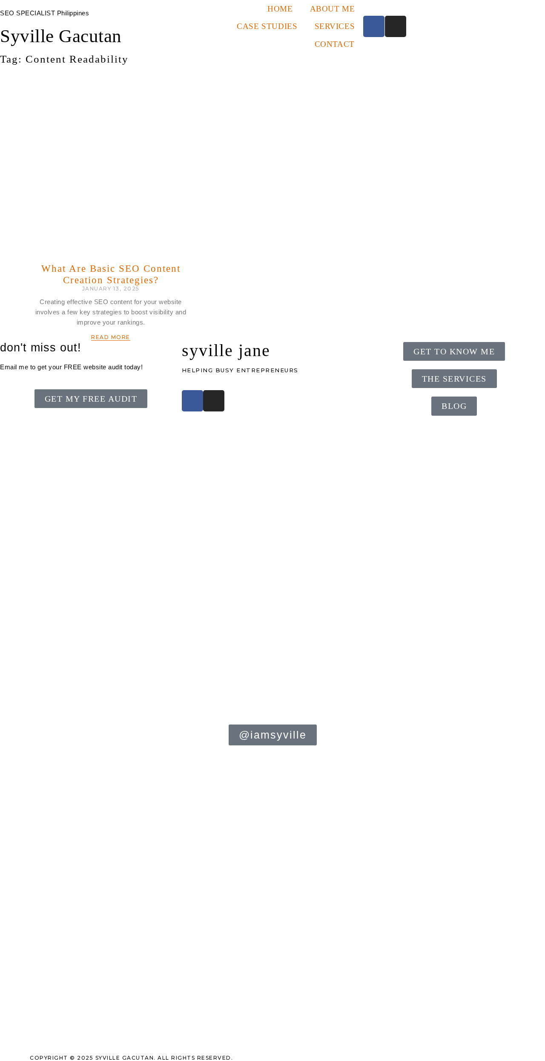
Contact (335, 44)
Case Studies (267, 26)
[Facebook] (373, 26)
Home (280, 8)
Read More (110, 337)
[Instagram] (395, 26)
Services (335, 26)
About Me (332, 8)
